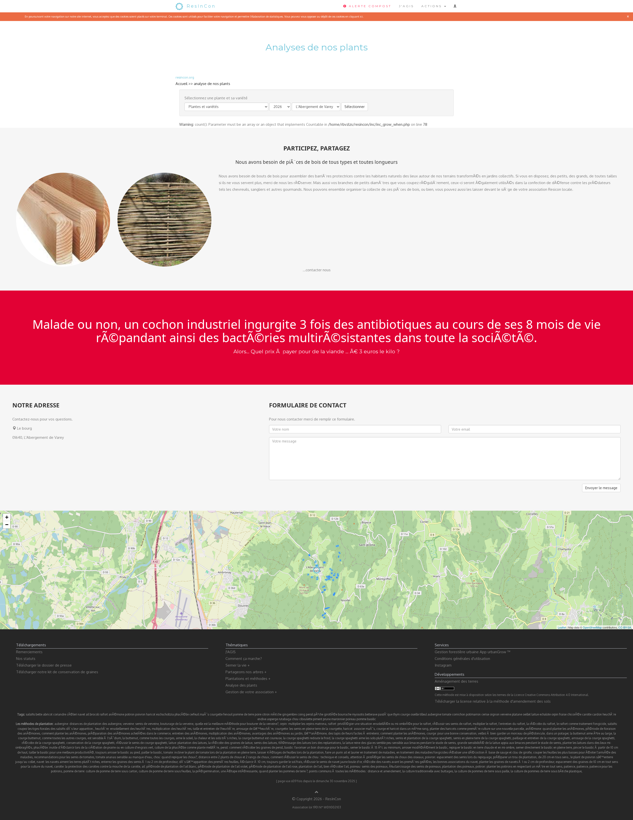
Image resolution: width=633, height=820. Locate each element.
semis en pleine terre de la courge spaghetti (482, 738)
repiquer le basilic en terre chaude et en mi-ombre (481, 747)
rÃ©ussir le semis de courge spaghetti (141, 743)
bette (39, 714)
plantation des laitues (192, 743)
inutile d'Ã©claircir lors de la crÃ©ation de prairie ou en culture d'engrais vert (101, 747)
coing (301, 714)
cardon (597, 714)
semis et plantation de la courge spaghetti (423, 738)
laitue (535, 714)
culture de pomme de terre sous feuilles (165, 771)
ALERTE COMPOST (369, 6)
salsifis (30, 714)
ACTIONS (432, 6)
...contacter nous (317, 270)
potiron (130, 714)
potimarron (473, 714)
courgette (216, 714)
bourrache (344, 714)
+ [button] (6, 517)
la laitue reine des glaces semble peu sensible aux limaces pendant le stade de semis (399, 743)
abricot (47, 714)
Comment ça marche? (244, 658)
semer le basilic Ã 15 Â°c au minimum (375, 747)
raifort (104, 714)
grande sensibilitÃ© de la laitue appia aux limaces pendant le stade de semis (509, 743)
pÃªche (318, 714)
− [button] (6, 525)
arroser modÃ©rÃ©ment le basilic (425, 747)
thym (396, 714)
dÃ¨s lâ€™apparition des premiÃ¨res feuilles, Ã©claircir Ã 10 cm (222, 762)
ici (361, 16)
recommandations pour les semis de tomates (64, 757)
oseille (414, 714)
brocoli (94, 714)
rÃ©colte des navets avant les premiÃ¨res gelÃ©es (397, 762)
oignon (494, 714)
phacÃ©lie (182, 714)
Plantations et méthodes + (248, 678)
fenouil (227, 714)
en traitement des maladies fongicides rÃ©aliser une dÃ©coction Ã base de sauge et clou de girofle (464, 752)
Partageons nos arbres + (246, 672)
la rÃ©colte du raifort (540, 724)
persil (309, 714)
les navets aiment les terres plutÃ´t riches (72, 762)
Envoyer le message (601, 488)
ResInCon (201, 6)
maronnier (338, 719)
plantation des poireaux (458, 766)
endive (261, 719)
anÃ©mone (116, 714)
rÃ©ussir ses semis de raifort (451, 724)
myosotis (358, 714)
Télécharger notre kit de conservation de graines (57, 672)
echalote (545, 714)
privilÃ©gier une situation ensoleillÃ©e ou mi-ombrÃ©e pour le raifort (384, 724)
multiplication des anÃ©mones (229, 733)
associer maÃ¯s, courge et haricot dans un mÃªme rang (391, 729)
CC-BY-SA (624, 627)
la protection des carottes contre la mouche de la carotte (102, 766)
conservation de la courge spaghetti (90, 743)
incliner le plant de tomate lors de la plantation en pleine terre (215, 752)
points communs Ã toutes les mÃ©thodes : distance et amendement (355, 771)
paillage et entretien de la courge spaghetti (541, 738)
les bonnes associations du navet (455, 762)
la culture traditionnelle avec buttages (427, 771)
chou (295, 719)
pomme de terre (243, 714)
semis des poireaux (374, 766)
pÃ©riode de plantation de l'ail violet (223, 766)
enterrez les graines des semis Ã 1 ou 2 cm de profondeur (139, 762)
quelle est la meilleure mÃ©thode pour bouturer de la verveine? (236, 724)
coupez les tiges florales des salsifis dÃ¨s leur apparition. (56, 729)
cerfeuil (194, 714)
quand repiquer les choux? (179, 757)
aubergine (434, 714)
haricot (150, 714)
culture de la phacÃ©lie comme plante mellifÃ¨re (187, 747)
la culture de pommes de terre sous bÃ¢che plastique (546, 771)
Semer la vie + (238, 665)
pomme (361, 719)
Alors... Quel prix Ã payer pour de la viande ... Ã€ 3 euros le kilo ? (316, 351)
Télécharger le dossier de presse (44, 665)
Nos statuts (25, 658)
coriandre (59, 714)
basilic (371, 719)
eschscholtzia (165, 714)
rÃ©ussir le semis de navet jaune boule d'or (333, 762)
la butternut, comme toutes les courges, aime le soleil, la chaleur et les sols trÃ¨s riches (179, 738)
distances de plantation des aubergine (95, 724)
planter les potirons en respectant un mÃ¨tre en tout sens (524, 766)
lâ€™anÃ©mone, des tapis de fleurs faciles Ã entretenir (341, 733)
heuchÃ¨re (609, 714)
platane (517, 714)
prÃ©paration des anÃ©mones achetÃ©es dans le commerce (129, 733)
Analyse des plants (241, 685)
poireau (351, 719)
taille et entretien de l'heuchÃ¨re (214, 729)
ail (87, 714)
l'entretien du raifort (511, 724)
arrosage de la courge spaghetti (592, 738)
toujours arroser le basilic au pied (117, 752)
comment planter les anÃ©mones (64, 733)
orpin (554, 714)
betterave (371, 714)
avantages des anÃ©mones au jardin (277, 733)
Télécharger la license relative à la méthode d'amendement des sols (493, 701)
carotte (586, 714)
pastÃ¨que (385, 714)
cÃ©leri (72, 714)
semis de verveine (147, 724)
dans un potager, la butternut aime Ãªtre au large (579, 733)
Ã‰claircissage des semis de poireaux (415, 766)
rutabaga (285, 719)
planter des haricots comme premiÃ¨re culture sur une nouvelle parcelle (477, 729)
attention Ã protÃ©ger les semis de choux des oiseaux (387, 757)
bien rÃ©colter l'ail (336, 766)
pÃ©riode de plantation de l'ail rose (273, 766)
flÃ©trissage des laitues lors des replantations (309, 743)
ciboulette (305, 719)
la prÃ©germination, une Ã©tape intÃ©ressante (224, 771)
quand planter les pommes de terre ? (283, 771)
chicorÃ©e (574, 714)
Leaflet (562, 627)
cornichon (458, 714)
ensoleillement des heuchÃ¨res (130, 729)
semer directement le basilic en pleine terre (544, 747)
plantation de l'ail (310, 766)
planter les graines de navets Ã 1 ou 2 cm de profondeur (516, 762)
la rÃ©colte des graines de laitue (230, 743)
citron (266, 714)
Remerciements (29, 652)
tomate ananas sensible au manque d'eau (124, 757)
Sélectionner (354, 107)
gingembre (289, 714)
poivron (140, 714)
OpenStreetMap (592, 627)
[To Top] (316, 792)
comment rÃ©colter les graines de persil (256, 747)
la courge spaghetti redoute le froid (306, 738)
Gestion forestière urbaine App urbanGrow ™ (472, 652)
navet (81, 714)
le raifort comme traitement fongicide (581, 724)
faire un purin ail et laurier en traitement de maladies (360, 752)
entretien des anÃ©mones (189, 733)
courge (405, 714)
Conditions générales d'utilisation (462, 658)
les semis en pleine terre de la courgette (315, 729)
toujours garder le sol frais (284, 762)
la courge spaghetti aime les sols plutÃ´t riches (363, 738)
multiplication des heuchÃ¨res (171, 729)
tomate (446, 714)
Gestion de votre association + (251, 692)
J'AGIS (406, 6)
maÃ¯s (204, 714)
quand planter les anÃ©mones (563, 729)
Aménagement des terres (456, 681)
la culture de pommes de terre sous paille (481, 771)
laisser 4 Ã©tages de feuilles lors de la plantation (290, 752)
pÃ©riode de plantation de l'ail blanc (171, 766)
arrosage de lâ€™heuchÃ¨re (254, 729)
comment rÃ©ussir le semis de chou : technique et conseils (310, 757)
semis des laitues (265, 743)
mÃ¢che (276, 714)
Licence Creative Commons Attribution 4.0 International (551, 695)
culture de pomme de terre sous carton (111, 771)
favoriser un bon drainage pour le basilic (321, 747)
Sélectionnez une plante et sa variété (216, 98)
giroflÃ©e (330, 714)
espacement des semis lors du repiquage (464, 757)
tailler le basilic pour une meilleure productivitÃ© (61, 752)
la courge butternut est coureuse (260, 738)
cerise (485, 714)
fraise (562, 714)
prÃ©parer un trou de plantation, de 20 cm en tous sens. (531, 757)
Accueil (181, 83)
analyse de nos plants (212, 83)
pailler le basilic (151, 752)
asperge (272, 719)
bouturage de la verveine (176, 724)
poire (258, 714)
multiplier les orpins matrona (307, 724)
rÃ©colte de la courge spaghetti (43, 743)
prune (327, 719)
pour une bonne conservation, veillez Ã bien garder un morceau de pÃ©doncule (491, 733)
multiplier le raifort (485, 724)
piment (317, 719)
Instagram (443, 665)
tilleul (423, 714)
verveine (505, 714)
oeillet (527, 714)
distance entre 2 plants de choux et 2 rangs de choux (233, 757)
